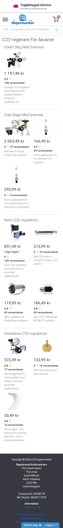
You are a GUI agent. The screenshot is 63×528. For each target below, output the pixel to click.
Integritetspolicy (30, 518)
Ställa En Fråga (31, 525)
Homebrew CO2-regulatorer (25, 333)
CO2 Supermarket (41, 459)
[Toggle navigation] (5, 19)
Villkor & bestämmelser (30, 514)
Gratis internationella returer (30, 522)
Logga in (50, 525)
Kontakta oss (30, 507)
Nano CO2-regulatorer (21, 220)
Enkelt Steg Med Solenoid (24, 47)
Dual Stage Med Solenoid (23, 115)
